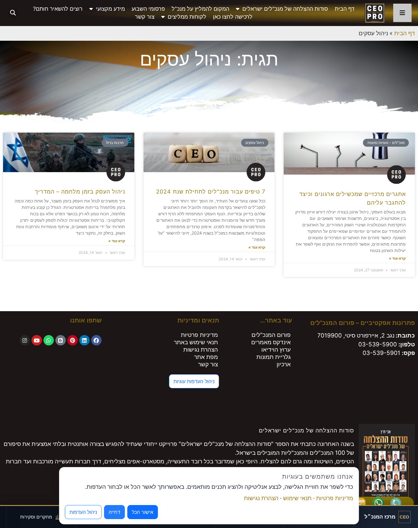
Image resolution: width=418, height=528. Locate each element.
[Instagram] (25, 340)
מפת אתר (206, 356)
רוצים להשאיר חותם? (58, 9)
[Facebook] (96, 340)
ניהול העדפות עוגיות (194, 381)
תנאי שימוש (297, 498)
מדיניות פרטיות (199, 334)
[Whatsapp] (48, 340)
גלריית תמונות (273, 356)
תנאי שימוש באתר (196, 342)
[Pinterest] (72, 340)
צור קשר (145, 16)
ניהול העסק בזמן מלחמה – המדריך (80, 191)
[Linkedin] (84, 340)
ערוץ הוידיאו (276, 349)
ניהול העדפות (83, 512)
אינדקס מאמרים (271, 342)
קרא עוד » (397, 258)
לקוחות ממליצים (187, 16)
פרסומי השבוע (148, 9)
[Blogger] (60, 340)
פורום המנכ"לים (271, 334)
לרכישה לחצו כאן (232, 16)
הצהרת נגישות (200, 349)
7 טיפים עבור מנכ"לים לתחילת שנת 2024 (210, 191)
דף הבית (344, 9)
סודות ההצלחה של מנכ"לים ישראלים (285, 9)
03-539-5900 (377, 344)
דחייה (114, 512)
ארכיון (284, 364)
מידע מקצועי (110, 9)
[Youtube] (37, 340)
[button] (13, 13)
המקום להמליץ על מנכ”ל (200, 9)
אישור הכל (142, 512)
